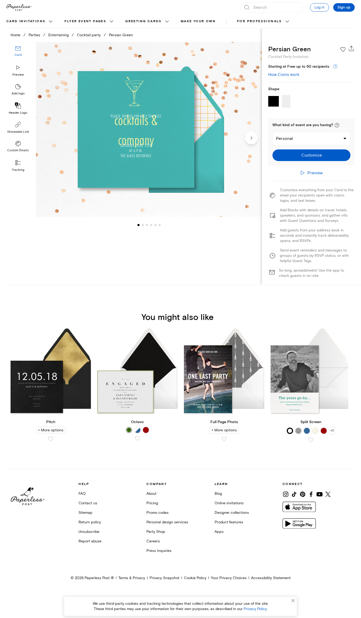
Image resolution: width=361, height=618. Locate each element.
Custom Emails (18, 150)
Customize (311, 155)
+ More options (50, 430)
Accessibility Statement (271, 578)
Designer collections (232, 512)
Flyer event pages (85, 21)
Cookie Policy (195, 578)
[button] (337, 125)
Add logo (18, 93)
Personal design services (167, 522)
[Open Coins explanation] (335, 66)
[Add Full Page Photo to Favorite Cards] (224, 439)
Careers (153, 541)
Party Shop (155, 531)
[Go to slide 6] (155, 225)
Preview (18, 75)
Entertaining (58, 35)
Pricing (152, 503)
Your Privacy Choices (229, 578)
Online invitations (229, 503)
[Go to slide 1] (138, 225)
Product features (229, 522)
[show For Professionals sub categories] (287, 21)
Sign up (343, 7)
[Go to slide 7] (160, 225)
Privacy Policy (255, 609)
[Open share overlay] (351, 48)
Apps (219, 531)
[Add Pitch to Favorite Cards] (51, 439)
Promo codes (157, 512)
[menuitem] (30, 21)
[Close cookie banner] (293, 600)
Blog (218, 493)
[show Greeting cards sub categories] (167, 21)
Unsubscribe (88, 531)
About (151, 493)
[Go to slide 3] (143, 225)
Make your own (198, 21)
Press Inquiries (159, 550)
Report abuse (89, 541)
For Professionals (259, 21)
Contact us (87, 503)
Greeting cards (143, 21)
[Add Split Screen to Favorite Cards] (311, 440)
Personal (284, 138)
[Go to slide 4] (147, 225)
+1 (332, 430)
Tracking (18, 170)
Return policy (89, 522)
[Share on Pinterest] (302, 494)
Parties (34, 35)
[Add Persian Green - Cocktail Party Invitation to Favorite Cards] (343, 49)
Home (15, 35)
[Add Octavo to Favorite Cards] (137, 438)
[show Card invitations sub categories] (51, 21)
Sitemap (85, 512)
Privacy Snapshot (164, 578)
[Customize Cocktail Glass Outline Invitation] (149, 129)
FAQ (82, 493)
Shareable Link (18, 132)
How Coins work (283, 74)
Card (18, 55)
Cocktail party (89, 35)
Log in (319, 7)
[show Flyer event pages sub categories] (111, 21)
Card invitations (25, 21)
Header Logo (18, 113)
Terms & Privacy (131, 578)
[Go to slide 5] (151, 225)
